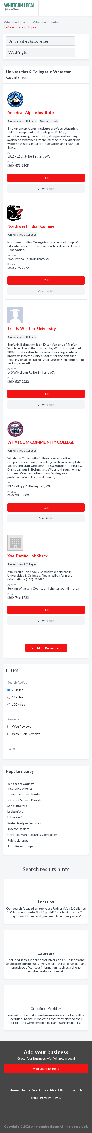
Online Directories (34, 1090)
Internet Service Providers (25, 800)
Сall (46, 178)
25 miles (17, 690)
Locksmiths (15, 811)
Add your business (46, 1068)
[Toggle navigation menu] (86, 7)
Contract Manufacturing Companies (32, 834)
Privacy (45, 1097)
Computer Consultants (23, 794)
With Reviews (21, 726)
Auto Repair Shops (20, 846)
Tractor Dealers (18, 829)
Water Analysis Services (24, 823)
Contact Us (73, 1090)
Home (14, 1090)
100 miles (18, 704)
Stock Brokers (17, 806)
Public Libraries (17, 840)
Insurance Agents (20, 788)
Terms (33, 1097)
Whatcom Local (14, 22)
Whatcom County (45, 22)
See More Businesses (46, 648)
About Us (57, 1090)
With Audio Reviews (26, 734)
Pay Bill (57, 1097)
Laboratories (16, 817)
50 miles (17, 697)
